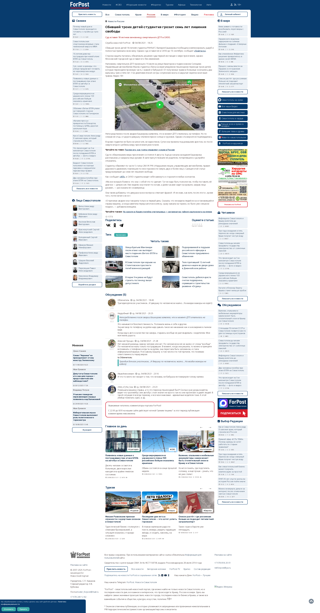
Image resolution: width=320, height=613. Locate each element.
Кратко (187, 569)
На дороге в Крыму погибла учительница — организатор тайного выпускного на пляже (167, 211)
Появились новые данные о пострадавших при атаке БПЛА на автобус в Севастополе (121, 458)
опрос (172, 510)
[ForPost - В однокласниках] (168, 575)
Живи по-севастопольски (234, 137)
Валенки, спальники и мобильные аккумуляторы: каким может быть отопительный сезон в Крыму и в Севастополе (196, 459)
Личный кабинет (233, 14)
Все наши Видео (230, 106)
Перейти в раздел (87, 284)
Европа (208, 510)
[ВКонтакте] (108, 225)
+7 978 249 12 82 (78, 597)
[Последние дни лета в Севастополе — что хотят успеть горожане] (160, 493)
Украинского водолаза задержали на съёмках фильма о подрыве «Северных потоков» (232, 43)
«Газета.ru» (200, 50)
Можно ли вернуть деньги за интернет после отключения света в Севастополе (232, 491)
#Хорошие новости (136, 4)
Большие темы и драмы (233, 131)
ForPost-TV (175, 569)
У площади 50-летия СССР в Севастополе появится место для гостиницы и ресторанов (232, 330)
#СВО (119, 4)
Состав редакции (202, 569)
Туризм (169, 4)
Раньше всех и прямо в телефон (232, 125)
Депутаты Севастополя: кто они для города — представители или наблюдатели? (85, 377)
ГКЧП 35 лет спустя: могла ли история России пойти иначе (232, 480)
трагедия (134, 449)
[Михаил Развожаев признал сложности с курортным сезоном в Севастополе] (123, 493)
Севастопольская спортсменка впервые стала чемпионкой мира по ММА (86, 44)
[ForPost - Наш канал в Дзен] (170, 575)
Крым (138, 14)
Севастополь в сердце (232, 118)
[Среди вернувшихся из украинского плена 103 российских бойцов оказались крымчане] (160, 432)
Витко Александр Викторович (86, 207)
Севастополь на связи (232, 100)
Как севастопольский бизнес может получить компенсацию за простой (232, 469)
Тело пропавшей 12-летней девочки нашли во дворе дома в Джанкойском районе (198, 265)
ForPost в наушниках (233, 143)
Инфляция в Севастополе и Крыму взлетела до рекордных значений (231, 221)
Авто (208, 4)
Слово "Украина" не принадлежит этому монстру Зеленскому (83, 358)
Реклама (209, 14)
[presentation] (201, 427)
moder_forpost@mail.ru (87, 592)
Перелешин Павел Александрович (87, 269)
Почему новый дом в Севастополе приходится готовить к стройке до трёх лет (85, 30)
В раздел (87, 430)
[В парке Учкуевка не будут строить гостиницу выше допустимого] (114, 277)
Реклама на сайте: (223, 554)
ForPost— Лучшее (201, 575)
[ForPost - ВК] (162, 575)
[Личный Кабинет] (232, 4)
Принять (23, 609)
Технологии (196, 4)
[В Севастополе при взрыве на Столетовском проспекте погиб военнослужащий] (114, 262)
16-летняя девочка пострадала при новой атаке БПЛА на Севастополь (86, 56)
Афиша (181, 4)
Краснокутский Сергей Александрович (89, 230)
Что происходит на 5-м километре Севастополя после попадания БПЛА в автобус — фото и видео (84, 152)
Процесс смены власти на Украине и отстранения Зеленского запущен (230, 68)
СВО (173, 449)
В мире (165, 14)
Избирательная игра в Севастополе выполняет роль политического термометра (85, 416)
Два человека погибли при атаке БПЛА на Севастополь (86, 179)
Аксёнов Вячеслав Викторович (87, 223)
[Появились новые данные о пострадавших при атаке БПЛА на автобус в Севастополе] (123, 432)
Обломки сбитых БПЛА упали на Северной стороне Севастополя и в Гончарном (86, 111)
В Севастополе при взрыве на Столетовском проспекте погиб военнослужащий (140, 265)
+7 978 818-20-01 (222, 562)
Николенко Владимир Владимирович (88, 277)
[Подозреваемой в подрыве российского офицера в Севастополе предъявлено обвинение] (171, 247)
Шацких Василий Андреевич (86, 261)
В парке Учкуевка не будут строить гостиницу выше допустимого (139, 280)
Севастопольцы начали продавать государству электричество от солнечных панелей (232, 247)
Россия (151, 14)
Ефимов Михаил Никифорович (86, 246)
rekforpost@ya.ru (222, 567)
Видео (194, 14)
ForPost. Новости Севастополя (142, 582)
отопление (207, 449)
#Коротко (156, 4)
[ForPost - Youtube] (165, 575)
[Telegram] (121, 225)
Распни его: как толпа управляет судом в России (150, 150)
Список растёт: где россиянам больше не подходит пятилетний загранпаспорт (196, 519)
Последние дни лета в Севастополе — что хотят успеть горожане (159, 519)
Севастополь (122, 14)
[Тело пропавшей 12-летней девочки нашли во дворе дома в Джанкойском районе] (171, 262)
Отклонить (8, 609)
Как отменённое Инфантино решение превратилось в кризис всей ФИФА (231, 56)
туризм (135, 510)
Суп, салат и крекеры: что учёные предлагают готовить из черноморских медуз (86, 68)
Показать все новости (87, 188)
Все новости (137, 569)
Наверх (312, 601)
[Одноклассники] (115, 225)
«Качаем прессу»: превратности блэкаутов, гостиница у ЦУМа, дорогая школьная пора (85, 124)
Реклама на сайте (79, 565)
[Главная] (79, 3)
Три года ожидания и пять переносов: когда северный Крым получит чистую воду (231, 233)
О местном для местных (233, 112)
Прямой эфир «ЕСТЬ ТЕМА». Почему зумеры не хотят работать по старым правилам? (231, 443)
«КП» (122, 176)
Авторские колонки (156, 569)
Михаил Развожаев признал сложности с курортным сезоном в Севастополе (122, 519)
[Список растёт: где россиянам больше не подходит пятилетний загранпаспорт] (196, 493)
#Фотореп (180, 14)
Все (107, 14)
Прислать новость (87, 14)
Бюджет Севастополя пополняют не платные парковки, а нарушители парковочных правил (84, 167)
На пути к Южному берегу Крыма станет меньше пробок (232, 289)
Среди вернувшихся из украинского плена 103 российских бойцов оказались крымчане (158, 459)
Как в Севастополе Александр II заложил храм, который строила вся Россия (86, 138)
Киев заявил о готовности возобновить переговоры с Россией (231, 29)
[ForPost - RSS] (159, 575)
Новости (106, 4)
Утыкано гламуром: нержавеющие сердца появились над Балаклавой (86, 397)
